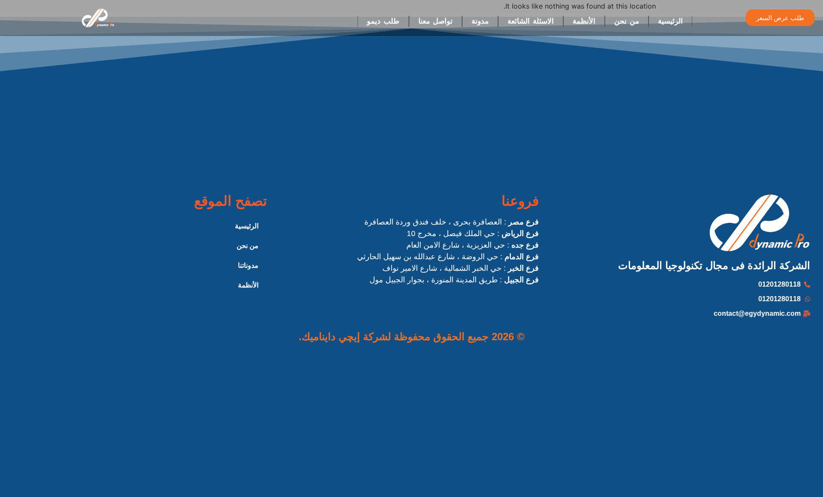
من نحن (626, 21)
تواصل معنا (435, 21)
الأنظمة (584, 21)
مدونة (480, 21)
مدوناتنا (248, 265)
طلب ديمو (383, 21)
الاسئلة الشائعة (531, 21)
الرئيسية (670, 21)
